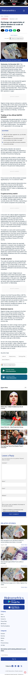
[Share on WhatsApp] (14, 30)
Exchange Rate (22, 356)
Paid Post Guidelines (5, 626)
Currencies (6, 16)
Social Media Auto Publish (9, 674)
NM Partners (3, 623)
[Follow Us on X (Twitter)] (21, 666)
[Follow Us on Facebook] (12, 666)
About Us (3, 616)
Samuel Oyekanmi (14, 35)
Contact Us (3, 619)
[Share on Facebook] (6, 30)
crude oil (4, 356)
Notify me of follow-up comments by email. (13, 509)
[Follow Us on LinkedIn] (15, 666)
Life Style (3, 645)
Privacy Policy (4, 621)
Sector (2, 640)
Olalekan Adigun (24, 544)
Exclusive (3, 633)
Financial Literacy (4, 643)
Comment (4, 463)
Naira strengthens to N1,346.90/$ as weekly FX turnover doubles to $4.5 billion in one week (12, 541)
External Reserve (5, 359)
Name (4, 481)
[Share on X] (2, 30)
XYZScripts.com (20, 674)
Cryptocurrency (12, 356)
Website (4, 495)
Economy (3, 636)
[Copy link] (18, 30)
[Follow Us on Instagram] (18, 666)
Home (2, 16)
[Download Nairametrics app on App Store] (14, 607)
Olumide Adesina (24, 566)
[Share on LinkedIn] (10, 30)
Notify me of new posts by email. (11, 511)
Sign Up (14, 659)
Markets (2, 638)
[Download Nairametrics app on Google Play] (14, 601)
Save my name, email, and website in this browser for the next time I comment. (13, 505)
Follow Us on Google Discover (17, 38)
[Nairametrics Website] (8, 10)
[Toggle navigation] (24, 10)
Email (3, 488)
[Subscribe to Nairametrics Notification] (25, 672)
